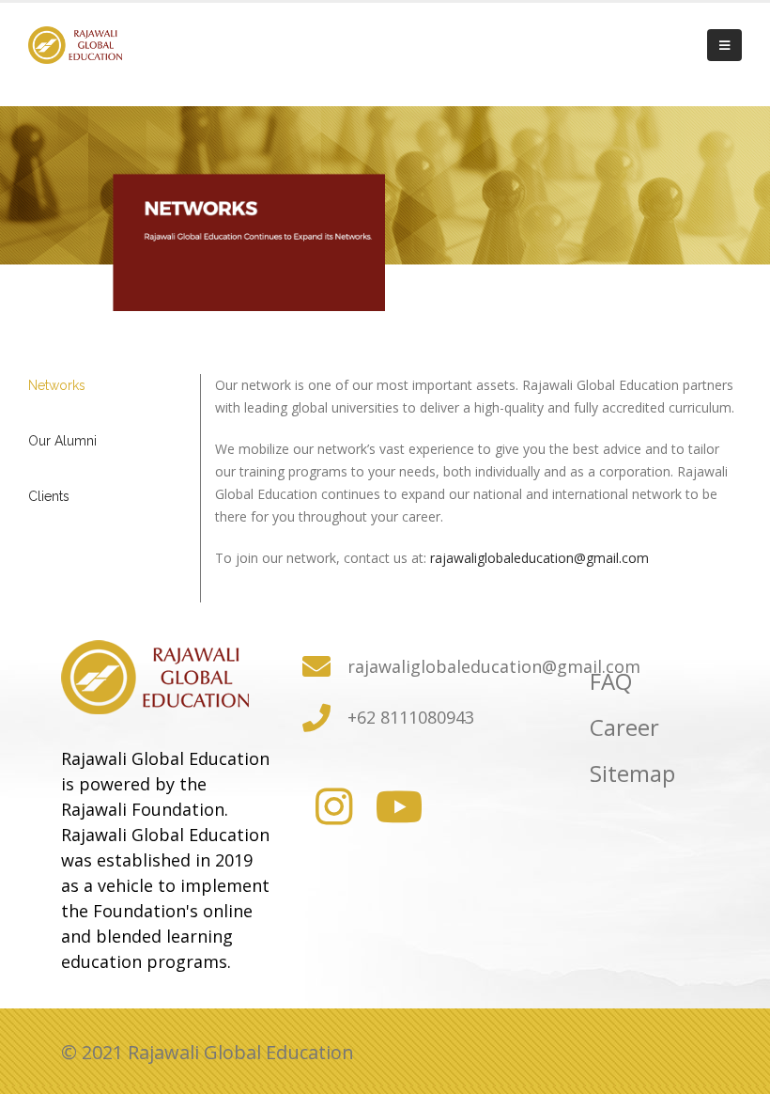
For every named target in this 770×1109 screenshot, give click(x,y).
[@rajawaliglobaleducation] (325, 807)
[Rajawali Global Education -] (75, 45)
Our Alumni (62, 440)
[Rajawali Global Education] (385, 807)
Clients (48, 496)
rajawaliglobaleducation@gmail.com (539, 558)
